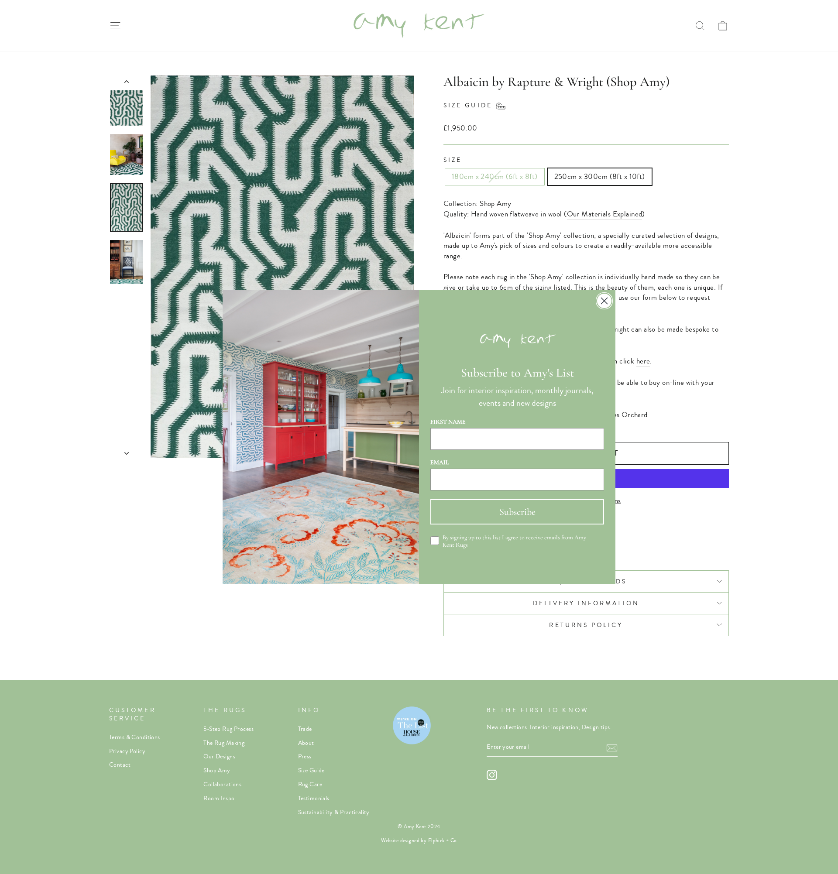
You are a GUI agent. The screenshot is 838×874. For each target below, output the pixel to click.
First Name (448, 421)
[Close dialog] (604, 300)
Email (439, 462)
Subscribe (517, 512)
